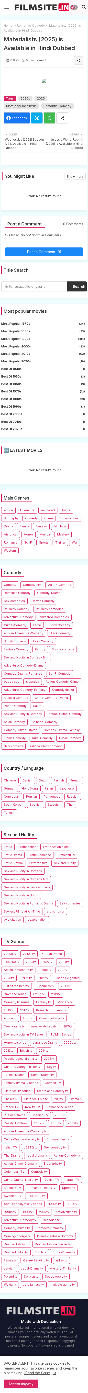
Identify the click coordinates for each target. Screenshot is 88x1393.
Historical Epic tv (36, 1099)
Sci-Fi (28, 542)
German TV (53, 1083)
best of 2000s (43, 414)
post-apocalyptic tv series (23, 1204)
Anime (65, 510)
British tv (26, 1050)
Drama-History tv (16, 1244)
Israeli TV (72, 1179)
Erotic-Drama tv (64, 1252)
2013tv (8, 1050)
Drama (8, 526)
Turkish (9, 812)
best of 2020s (43, 429)
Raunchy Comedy (16, 609)
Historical (10, 534)
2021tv (62, 970)
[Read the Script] (38, 1373)
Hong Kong (30, 788)
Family (24, 526)
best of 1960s (43, 384)
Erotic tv (38, 994)
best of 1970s (43, 391)
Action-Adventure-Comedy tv (25, 1131)
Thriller (60, 542)
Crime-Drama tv (42, 1075)
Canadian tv (51, 1220)
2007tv (39, 1123)
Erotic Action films (56, 847)
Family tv (10, 1260)
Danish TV (51, 1179)
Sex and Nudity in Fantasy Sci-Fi (27, 887)
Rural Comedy (42, 738)
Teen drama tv (14, 1026)
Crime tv (45, 970)
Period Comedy (15, 706)
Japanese (66, 788)
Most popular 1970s (43, 323)
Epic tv (28, 1018)
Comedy (31, 518)
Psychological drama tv (20, 1058)
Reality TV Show (15, 1123)
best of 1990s (43, 406)
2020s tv (10, 954)
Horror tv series (15, 1042)
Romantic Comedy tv (51, 1010)
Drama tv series (15, 994)
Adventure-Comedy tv (20, 1220)
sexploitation (37, 919)
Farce (37, 625)
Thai (70, 804)
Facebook (19, 118)
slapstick (32, 681)
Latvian (9, 1268)
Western (10, 550)
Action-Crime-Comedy (65, 714)
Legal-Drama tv (32, 1268)
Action (8, 510)
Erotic (8, 847)
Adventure (27, 510)
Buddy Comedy (59, 625)
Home (8, 25)
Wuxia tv (10, 1284)
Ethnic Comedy (15, 738)
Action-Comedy (59, 585)
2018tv (65, 986)
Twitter (37, 117)
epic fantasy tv (33, 1284)
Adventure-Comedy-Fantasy (24, 689)
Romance (11, 542)
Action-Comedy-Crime (62, 681)
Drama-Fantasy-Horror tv (55, 1236)
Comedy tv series (17, 1002)
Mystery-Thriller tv (63, 1268)
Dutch (43, 780)
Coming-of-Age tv (17, 1236)
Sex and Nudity (65, 863)
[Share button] (62, 117)
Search (79, 286)
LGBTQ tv (30, 1147)
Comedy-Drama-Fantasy (62, 730)
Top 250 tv (11, 962)
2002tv (44, 1212)
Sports (44, 542)
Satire (37, 706)
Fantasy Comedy (16, 649)
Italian (48, 788)
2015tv (68, 1026)
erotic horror (55, 911)
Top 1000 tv (36, 1196)
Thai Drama (12, 1155)
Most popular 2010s (43, 354)
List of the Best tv (16, 986)
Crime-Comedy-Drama (51, 698)
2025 (41, 98)
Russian (72, 796)
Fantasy (41, 526)
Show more (75, 176)
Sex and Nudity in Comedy (23, 714)
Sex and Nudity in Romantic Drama (28, 903)
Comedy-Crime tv (17, 1228)
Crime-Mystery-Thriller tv (22, 1067)
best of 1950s (43, 376)
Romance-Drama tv (41, 1188)
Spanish (35, 804)
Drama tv (76, 1099)
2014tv (43, 1050)
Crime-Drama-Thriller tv (21, 1179)
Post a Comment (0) (44, 251)
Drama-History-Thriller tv (53, 1244)
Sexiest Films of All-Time (22, 911)
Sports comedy (63, 649)
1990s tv (10, 1212)
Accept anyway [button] (21, 1384)
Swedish (54, 804)
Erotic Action (27, 847)
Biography (11, 518)
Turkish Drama (14, 1075)
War (74, 542)
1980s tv (55, 1204)
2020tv (9, 978)
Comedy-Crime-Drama (20, 730)
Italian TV (10, 1147)
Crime (48, 518)
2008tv (56, 1123)
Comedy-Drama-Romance (23, 673)
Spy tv (51, 1067)
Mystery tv (65, 1002)
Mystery (63, 534)
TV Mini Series (60, 1034)
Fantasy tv (43, 1002)
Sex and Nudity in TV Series (24, 1034)
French (75, 780)
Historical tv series (17, 1091)
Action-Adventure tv (18, 970)
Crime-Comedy (15, 625)
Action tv (10, 1018)
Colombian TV (14, 1171)
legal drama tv (37, 1155)
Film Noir (60, 526)
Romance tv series (59, 1107)
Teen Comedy (43, 641)
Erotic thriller (66, 855)
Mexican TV (12, 1188)
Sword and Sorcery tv (52, 1091)
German (9, 788)
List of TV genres (67, 978)
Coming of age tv (51, 1018)
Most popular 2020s (21, 106)
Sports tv (68, 1188)
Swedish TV (12, 1196)
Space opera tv (56, 1276)
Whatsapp (49, 117)
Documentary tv (57, 1139)
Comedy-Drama (48, 593)
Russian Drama (14, 1115)
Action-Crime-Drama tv (20, 1163)
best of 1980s (43, 399)
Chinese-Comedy (44, 722)
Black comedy (60, 633)
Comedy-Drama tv (49, 1228)
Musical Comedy (16, 698)
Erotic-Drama (13, 863)
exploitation (12, 919)
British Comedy (15, 641)
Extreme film (38, 863)
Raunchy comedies (50, 609)
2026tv (49, 1058)
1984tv (72, 1204)
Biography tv (53, 1163)
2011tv (58, 1099)
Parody (40, 649)
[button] (74, 7)
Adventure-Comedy (18, 617)
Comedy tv (39, 1171)
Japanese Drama (45, 1042)
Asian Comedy (14, 722)
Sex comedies (14, 601)
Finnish (59, 780)
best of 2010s (43, 421)
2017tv (25, 1010)
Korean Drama (52, 954)
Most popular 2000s (43, 346)
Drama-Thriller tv (16, 1252)
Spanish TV (40, 1115)
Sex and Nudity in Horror (21, 895)
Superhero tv (45, 986)
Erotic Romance (40, 855)
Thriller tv (10, 1099)
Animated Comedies (54, 617)
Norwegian (12, 796)
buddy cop (12, 681)
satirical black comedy (46, 746)
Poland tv (10, 1276)
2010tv (59, 1115)
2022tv (47, 962)
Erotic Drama (13, 855)
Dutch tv (40, 1252)
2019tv (56, 994)
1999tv (28, 1212)
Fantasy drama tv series (21, 1083)
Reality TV (32, 1107)
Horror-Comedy (43, 601)
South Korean (13, 804)
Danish (27, 780)
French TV (11, 1107)
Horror (28, 534)
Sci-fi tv (26, 978)
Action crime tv (66, 1212)
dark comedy (13, 746)
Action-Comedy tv (67, 1155)
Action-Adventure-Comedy (23, 633)
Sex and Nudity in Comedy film (26, 657)
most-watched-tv (44, 1026)
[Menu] (6, 7)
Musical (45, 534)
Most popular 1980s (43, 331)
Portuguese (52, 796)
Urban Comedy (70, 738)
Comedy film (32, 585)
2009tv (73, 1123)
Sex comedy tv (55, 1147)
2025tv (43, 978)
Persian (31, 796)
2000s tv (70, 1042)
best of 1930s (43, 369)
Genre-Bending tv (36, 1260)
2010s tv (29, 954)
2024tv (64, 962)
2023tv (31, 962)
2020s (25, 98)
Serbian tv (31, 1276)
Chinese (10, 780)
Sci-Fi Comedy (59, 673)
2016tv (8, 1010)
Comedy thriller (63, 689)
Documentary (69, 518)
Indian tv (61, 1260)
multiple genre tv (63, 1284)
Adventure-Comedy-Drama (24, 665)
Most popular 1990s (43, 339)
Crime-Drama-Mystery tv (22, 1139)
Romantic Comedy (31, 25)
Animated (48, 510)
